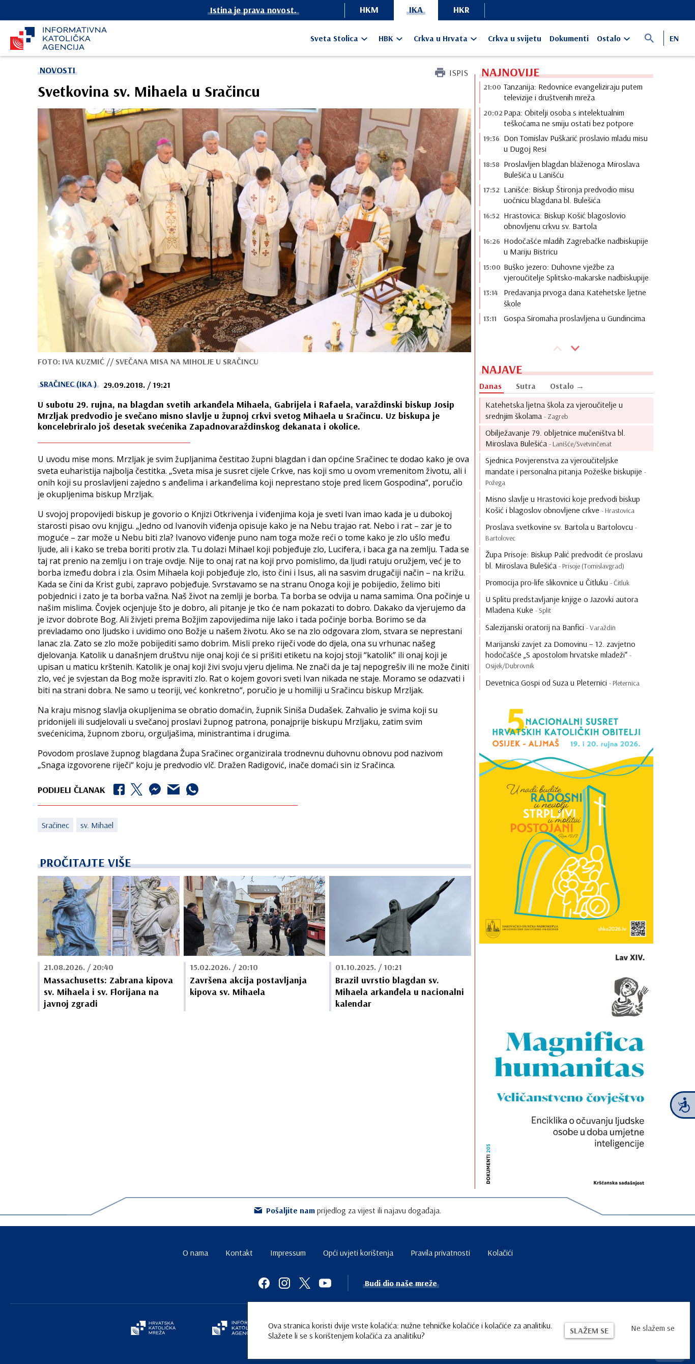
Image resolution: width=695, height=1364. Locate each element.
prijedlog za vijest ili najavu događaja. (354, 1210)
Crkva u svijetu (514, 38)
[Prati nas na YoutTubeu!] (325, 1283)
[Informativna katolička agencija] (241, 1329)
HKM (369, 9)
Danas (490, 386)
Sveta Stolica (334, 38)
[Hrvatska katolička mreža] (153, 1329)
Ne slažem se (653, 1328)
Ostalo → (567, 386)
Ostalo (609, 38)
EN (674, 38)
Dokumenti (569, 38)
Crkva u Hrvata (441, 38)
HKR (461, 9)
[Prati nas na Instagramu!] (284, 1283)
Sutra (526, 386)
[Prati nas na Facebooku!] (264, 1283)
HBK (386, 38)
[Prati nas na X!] (305, 1283)
